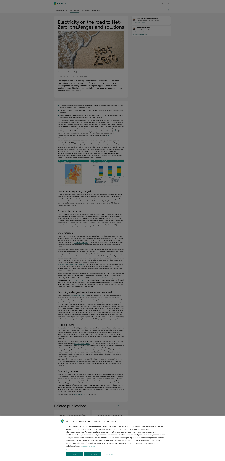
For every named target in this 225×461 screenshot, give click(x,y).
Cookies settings (110, 454)
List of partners (70, 450)
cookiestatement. (88, 446)
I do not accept (92, 454)
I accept (74, 454)
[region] (112, 438)
